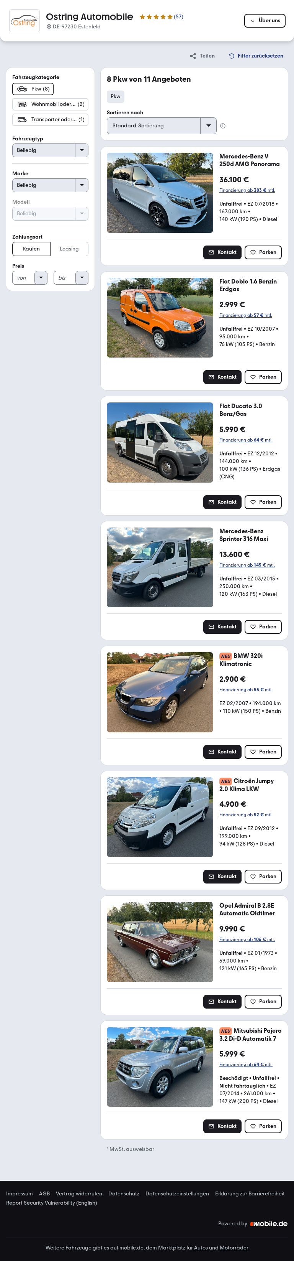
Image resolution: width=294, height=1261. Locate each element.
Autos (201, 1248)
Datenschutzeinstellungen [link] (177, 1194)
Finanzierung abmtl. (247, 190)
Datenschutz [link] (123, 1194)
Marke (20, 173)
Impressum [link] (19, 1194)
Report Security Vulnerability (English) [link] (51, 1203)
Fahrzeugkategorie (35, 77)
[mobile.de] (269, 1223)
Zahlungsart (27, 237)
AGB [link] (44, 1194)
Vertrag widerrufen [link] (79, 1194)
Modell (21, 202)
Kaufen (31, 249)
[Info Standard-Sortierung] (223, 126)
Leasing (69, 249)
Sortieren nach (125, 112)
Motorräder (234, 1248)
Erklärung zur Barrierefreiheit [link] (250, 1194)
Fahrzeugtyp (27, 138)
